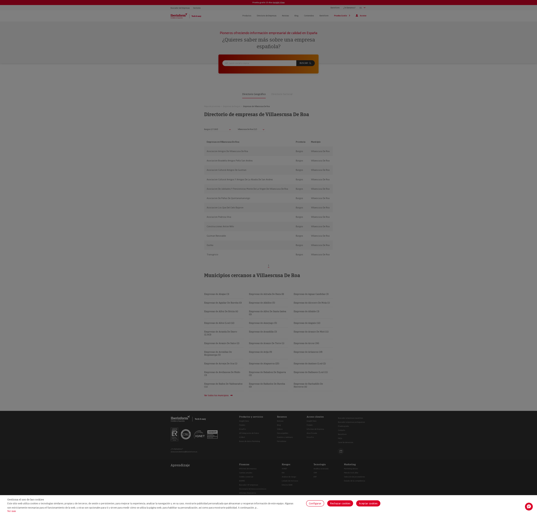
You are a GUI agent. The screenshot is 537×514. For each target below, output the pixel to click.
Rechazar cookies (340, 503)
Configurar (315, 503)
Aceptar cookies (368, 503)
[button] (529, 507)
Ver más (11, 511)
